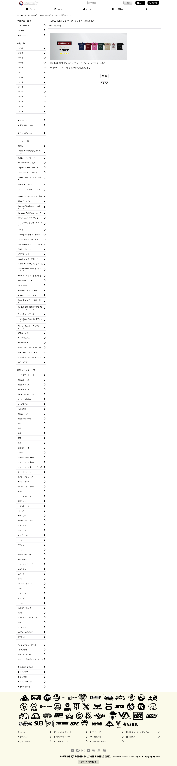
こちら (87, 68)
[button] (146, 9)
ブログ (105, 83)
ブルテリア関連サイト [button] (89, 762)
